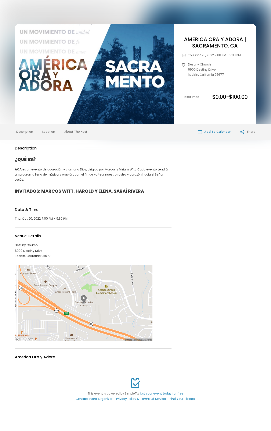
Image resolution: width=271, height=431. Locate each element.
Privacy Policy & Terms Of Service (141, 399)
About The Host (75, 132)
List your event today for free (162, 393)
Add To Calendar (217, 132)
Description (24, 132)
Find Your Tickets (182, 399)
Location (48, 132)
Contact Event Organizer (94, 399)
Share (250, 132)
